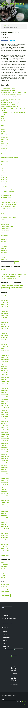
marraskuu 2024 (5, 335)
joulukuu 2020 (4, 436)
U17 (2, 166)
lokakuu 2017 (4, 509)
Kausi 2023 (3, 244)
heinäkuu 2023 (4, 368)
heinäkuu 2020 (4, 447)
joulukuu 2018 (4, 480)
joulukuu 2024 (4, 333)
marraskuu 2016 (5, 533)
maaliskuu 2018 (5, 500)
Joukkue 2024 (4, 139)
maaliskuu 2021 (5, 430)
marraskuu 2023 (5, 359)
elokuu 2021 (4, 419)
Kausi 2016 (3, 259)
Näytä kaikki (5, 595)
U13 (2, 170)
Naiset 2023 (4, 181)
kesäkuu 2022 (4, 397)
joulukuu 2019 (4, 462)
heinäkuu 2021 (4, 421)
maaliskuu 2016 (5, 550)
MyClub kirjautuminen (7, 623)
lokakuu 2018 (4, 484)
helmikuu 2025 (4, 328)
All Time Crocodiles (6, 222)
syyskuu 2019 (4, 467)
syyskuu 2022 (4, 390)
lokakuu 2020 (4, 440)
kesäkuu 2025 (4, 324)
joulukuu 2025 (4, 311)
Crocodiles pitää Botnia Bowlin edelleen (11, 94)
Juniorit (3, 120)
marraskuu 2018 (5, 482)
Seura (2, 216)
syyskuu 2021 (4, 416)
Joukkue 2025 (4, 137)
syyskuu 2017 (4, 511)
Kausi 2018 (3, 255)
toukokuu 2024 (4, 346)
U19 (2, 164)
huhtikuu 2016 (4, 548)
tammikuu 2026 (5, 309)
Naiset (2, 118)
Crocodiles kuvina (5, 230)
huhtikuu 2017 (4, 522)
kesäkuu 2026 (4, 300)
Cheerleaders (4, 123)
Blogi (2, 125)
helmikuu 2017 (4, 526)
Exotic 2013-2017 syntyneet (8, 200)
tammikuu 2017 (5, 528)
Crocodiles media (5, 228)
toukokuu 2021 (4, 425)
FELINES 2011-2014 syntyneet (8, 204)
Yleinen (3, 577)
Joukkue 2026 (4, 135)
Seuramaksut (4, 235)
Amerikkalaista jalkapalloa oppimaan (10, 189)
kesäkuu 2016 (4, 544)
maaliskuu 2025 (5, 326)
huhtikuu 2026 (4, 304)
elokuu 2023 (4, 366)
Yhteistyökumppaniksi (6, 151)
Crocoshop (5, 640)
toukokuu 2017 (4, 520)
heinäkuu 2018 (4, 491)
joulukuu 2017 (4, 504)
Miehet (3, 116)
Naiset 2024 (4, 179)
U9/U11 (3, 173)
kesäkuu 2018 (4, 493)
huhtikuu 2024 (4, 348)
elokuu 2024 (4, 339)
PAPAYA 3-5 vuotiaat (6, 195)
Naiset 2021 (4, 184)
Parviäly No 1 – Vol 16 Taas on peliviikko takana (13, 112)
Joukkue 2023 (4, 141)
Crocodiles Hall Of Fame (7, 226)
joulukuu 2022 (4, 383)
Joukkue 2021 (4, 146)
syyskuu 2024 (4, 337)
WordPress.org (5, 591)
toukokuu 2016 (4, 546)
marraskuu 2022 (5, 386)
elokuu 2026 (4, 295)
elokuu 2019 (4, 469)
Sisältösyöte (4, 586)
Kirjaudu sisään (5, 584)
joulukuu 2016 (4, 531)
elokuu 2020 (4, 445)
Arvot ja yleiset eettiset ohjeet (8, 217)
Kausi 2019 (3, 252)
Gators (3, 153)
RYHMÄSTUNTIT (5, 211)
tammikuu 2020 (5, 460)
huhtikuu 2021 (4, 427)
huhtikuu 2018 (4, 498)
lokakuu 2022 (4, 388)
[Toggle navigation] (25, 4)
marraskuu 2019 (5, 465)
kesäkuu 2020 (4, 449)
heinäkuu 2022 (4, 394)
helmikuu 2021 (4, 432)
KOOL (2, 213)
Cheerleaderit (4, 194)
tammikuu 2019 (5, 478)
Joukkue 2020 (4, 148)
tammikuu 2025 (5, 331)
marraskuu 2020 (5, 438)
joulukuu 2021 (4, 410)
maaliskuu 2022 (5, 403)
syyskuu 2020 (4, 443)
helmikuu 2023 (4, 379)
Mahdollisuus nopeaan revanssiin (9, 106)
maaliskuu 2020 (5, 456)
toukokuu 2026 (4, 302)
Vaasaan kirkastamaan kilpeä (8, 97)
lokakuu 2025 (4, 315)
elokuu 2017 (4, 513)
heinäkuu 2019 (4, 471)
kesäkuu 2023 (4, 370)
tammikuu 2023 (5, 381)
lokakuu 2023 (4, 361)
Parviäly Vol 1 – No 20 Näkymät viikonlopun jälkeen (13, 92)
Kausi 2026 (3, 239)
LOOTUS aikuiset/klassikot (8, 208)
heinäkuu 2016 (4, 542)
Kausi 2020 (3, 250)
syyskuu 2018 (4, 487)
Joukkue (3, 133)
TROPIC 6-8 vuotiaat (6, 197)
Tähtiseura (3, 233)
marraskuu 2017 (5, 506)
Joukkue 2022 (4, 143)
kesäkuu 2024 (4, 344)
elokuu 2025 (4, 320)
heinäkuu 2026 (4, 298)
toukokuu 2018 (4, 495)
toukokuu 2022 (4, 399)
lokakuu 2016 (4, 535)
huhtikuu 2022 (4, 401)
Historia (3, 219)
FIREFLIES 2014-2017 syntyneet (9, 202)
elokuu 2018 (4, 489)
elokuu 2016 (4, 539)
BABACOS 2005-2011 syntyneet (8, 206)
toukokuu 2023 (4, 372)
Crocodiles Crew (5, 224)
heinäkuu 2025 (4, 322)
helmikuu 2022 (4, 405)
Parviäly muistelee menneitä (8, 88)
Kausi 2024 (3, 241)
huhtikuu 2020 (4, 454)
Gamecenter (4, 238)
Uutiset (3, 114)
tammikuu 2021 (5, 434)
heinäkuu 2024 (4, 342)
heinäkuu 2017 (4, 515)
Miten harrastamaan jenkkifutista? (9, 157)
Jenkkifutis (4, 128)
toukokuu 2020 (4, 451)
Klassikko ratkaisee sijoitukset (9, 90)
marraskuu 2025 (5, 313)
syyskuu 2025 (4, 317)
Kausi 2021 (3, 248)
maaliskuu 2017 (5, 524)
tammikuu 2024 (5, 355)
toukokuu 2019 (4, 473)
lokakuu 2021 (4, 414)
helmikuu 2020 (4, 458)
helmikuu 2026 (4, 306)
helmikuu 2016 (4, 553)
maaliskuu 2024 (5, 350)
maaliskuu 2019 (5, 476)
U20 (2, 159)
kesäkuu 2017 (4, 517)
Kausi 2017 (3, 257)
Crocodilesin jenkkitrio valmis (8, 288)
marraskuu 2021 (5, 412)
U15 (2, 168)
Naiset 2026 (4, 177)
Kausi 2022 (3, 246)
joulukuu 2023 (4, 357)
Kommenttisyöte (5, 589)
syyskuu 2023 (4, 364)
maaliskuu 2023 (5, 377)
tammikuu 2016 (5, 555)
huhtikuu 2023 (4, 375)
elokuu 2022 (4, 392)
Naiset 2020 (4, 186)
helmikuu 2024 (4, 353)
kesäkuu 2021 (4, 423)
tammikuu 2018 (5, 502)
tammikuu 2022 (5, 408)
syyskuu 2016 (4, 537)
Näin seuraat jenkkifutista (7, 191)
